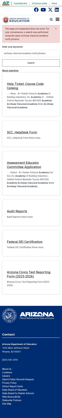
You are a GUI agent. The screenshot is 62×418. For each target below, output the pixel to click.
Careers (6, 376)
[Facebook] (36, 10)
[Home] (15, 20)
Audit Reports (17, 211)
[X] (50, 10)
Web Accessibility (11, 396)
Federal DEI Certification (25, 242)
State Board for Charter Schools (18, 393)
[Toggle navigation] (57, 19)
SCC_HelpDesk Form (22, 132)
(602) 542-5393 (10, 360)
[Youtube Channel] (43, 10)
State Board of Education (14, 389)
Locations (7, 372)
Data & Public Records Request (18, 379)
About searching (10, 70)
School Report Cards (12, 386)
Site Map (6, 403)
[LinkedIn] (57, 10)
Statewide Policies (11, 400)
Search (31, 63)
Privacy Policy (9, 383)
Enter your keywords (12, 46)
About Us (6, 369)
